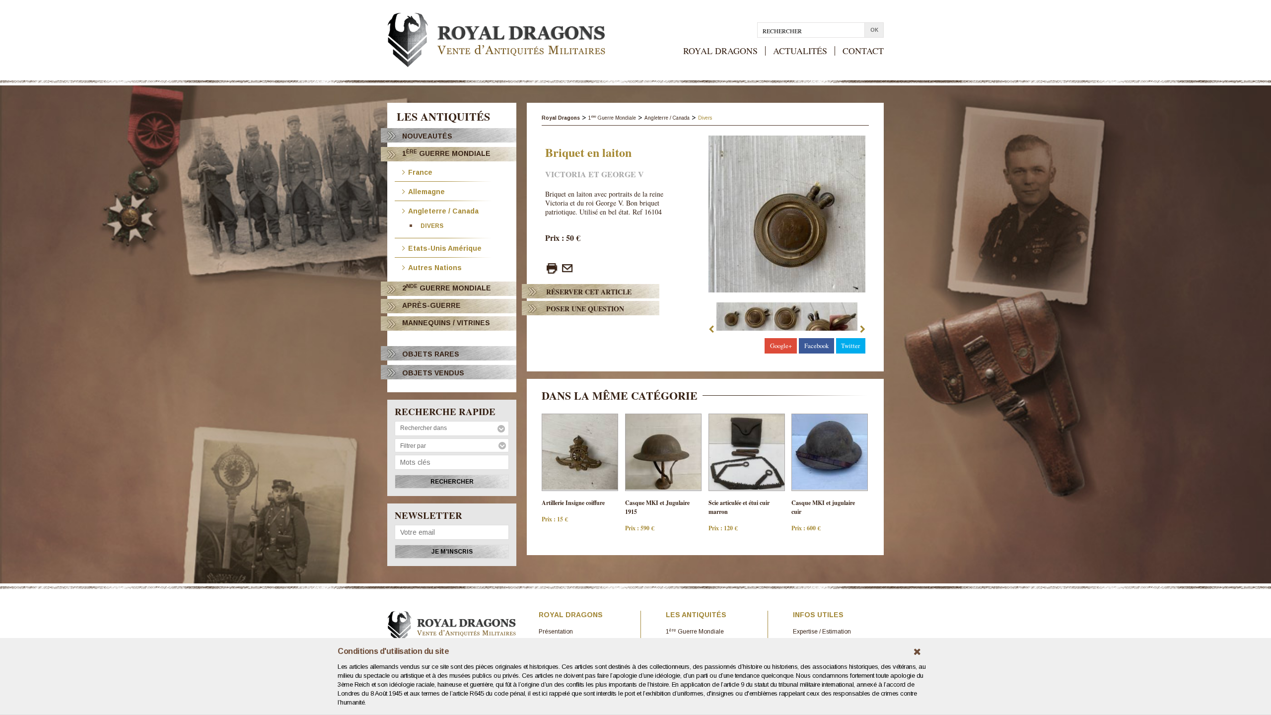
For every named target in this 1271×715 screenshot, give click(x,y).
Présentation (556, 631)
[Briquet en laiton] (786, 214)
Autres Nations (435, 267)
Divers (432, 225)
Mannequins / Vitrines (446, 323)
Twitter (850, 345)
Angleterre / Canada (443, 210)
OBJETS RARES (430, 354)
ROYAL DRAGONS (720, 51)
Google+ (781, 345)
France (420, 171)
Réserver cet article (589, 291)
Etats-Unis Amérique (445, 247)
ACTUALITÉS (800, 51)
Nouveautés (427, 136)
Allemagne (426, 191)
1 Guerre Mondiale (446, 153)
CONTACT (863, 51)
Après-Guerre (431, 305)
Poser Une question (585, 308)
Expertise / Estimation (822, 631)
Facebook (816, 345)
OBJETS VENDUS (433, 373)
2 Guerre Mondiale (446, 288)
